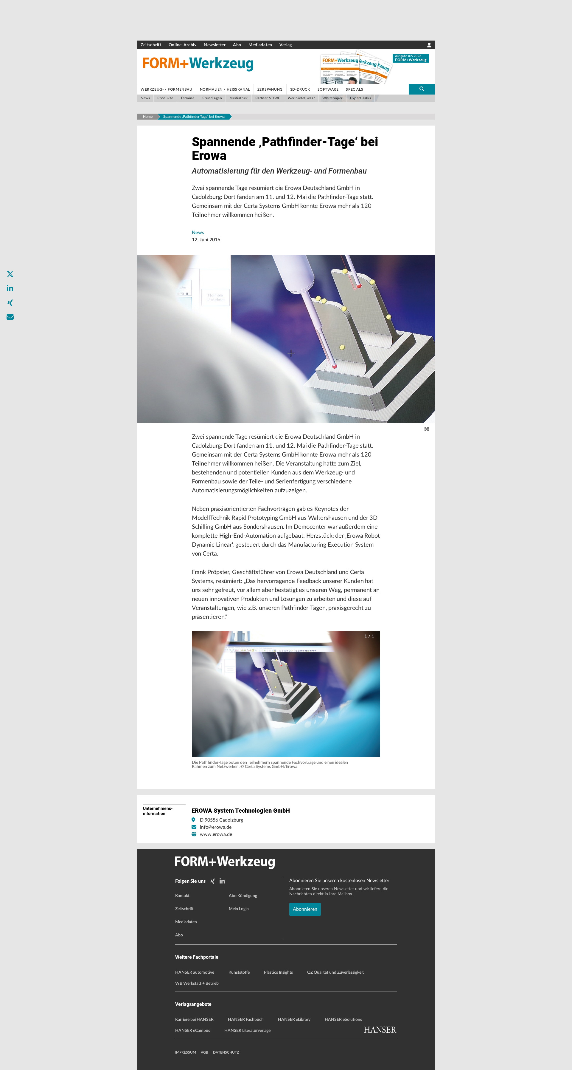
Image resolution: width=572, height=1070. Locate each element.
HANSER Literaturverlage (247, 1031)
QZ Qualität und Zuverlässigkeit (335, 972)
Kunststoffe (239, 972)
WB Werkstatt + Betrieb (197, 983)
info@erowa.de (215, 827)
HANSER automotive (194, 972)
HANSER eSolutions (343, 1020)
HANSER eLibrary (294, 1020)
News (198, 232)
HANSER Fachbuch (246, 1020)
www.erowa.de (216, 834)
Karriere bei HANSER (194, 1020)
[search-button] (422, 89)
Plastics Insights (278, 972)
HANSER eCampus (192, 1031)
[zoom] (426, 429)
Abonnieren (305, 909)
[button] (286, 694)
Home (148, 116)
